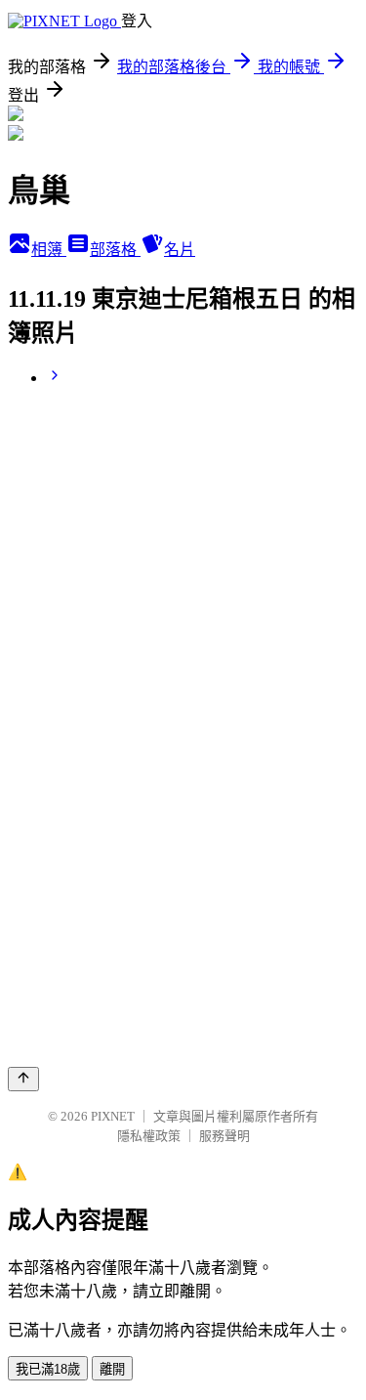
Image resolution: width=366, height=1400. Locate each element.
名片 (179, 249)
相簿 (48, 249)
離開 (112, 1369)
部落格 (115, 249)
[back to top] (23, 1079)
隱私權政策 (149, 1135)
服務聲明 (224, 1135)
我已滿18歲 (48, 1369)
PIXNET (113, 1116)
